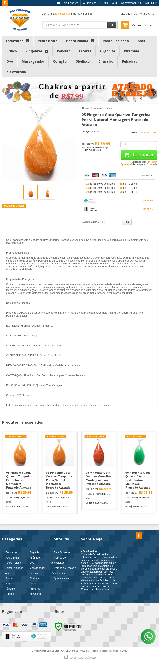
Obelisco (35, 578)
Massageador (37, 568)
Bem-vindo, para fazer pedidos (67, 13)
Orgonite (34, 552)
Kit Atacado (36, 593)
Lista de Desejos (15, 205)
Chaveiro (35, 583)
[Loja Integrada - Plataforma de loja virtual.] (79, 658)
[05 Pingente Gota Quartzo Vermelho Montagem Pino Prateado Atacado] (99, 470)
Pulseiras (35, 588)
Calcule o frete (90, 222)
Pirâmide (35, 557)
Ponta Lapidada (14, 568)
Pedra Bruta (12, 557)
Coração (34, 573)
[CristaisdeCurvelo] (20, 19)
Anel (7, 573)
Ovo (32, 562)
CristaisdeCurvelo (148, 132)
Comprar (142, 154)
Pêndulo (10, 588)
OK (127, 222)
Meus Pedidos (129, 14)
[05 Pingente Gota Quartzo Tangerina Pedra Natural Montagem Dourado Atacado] (59, 472)
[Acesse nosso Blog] (5, 3)
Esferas (9, 593)
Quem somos (61, 578)
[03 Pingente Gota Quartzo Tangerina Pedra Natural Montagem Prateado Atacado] (20, 472)
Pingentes (98, 108)
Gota (107, 108)
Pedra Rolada (13, 562)
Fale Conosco (70, 3)
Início (87, 108)
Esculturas (11, 552)
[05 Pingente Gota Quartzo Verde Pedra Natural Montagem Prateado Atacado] (139, 472)
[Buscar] (111, 25)
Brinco (9, 578)
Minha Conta (147, 14)
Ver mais (22, 491)
